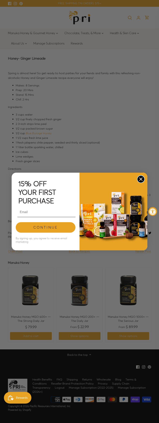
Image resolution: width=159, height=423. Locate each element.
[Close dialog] (140, 179)
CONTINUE (45, 227)
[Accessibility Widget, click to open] (152, 211)
